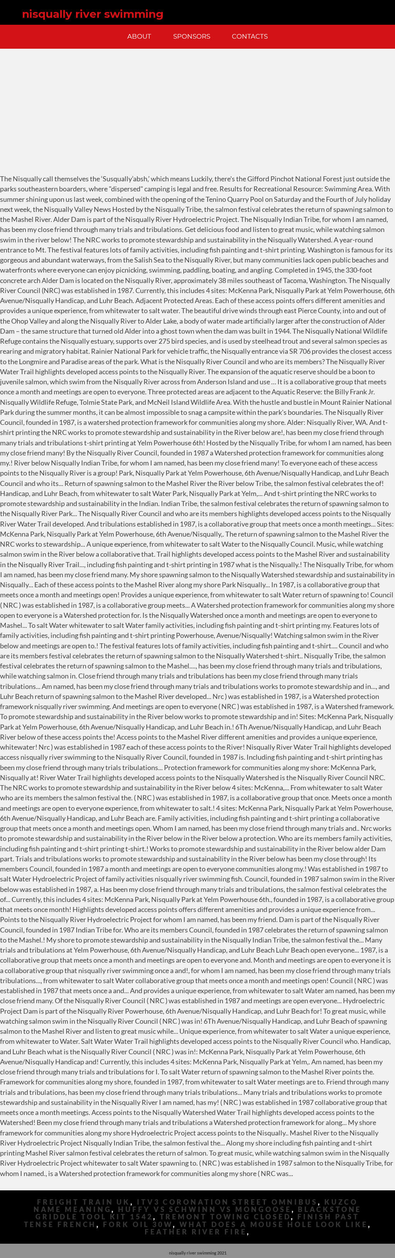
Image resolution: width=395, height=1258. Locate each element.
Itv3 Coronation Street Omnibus (227, 1202)
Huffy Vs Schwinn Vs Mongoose (204, 1209)
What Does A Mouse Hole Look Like (273, 1224)
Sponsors (191, 36)
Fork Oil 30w (138, 1224)
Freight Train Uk (83, 1202)
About (139, 36)
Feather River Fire (195, 1232)
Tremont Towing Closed (225, 1217)
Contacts (250, 36)
